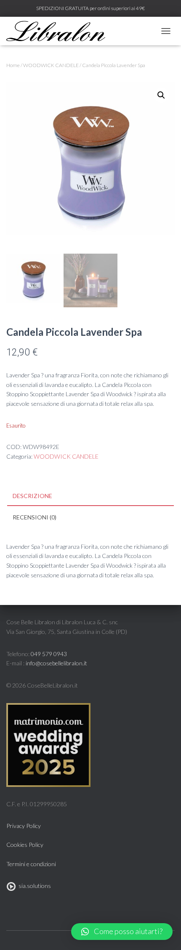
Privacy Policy (23, 825)
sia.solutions (33, 885)
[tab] (90, 496)
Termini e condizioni (31, 863)
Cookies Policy (24, 844)
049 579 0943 (49, 653)
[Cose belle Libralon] (59, 31)
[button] (122, 931)
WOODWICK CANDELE (51, 65)
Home (13, 65)
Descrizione (32, 495)
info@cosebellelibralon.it (56, 663)
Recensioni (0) (34, 517)
